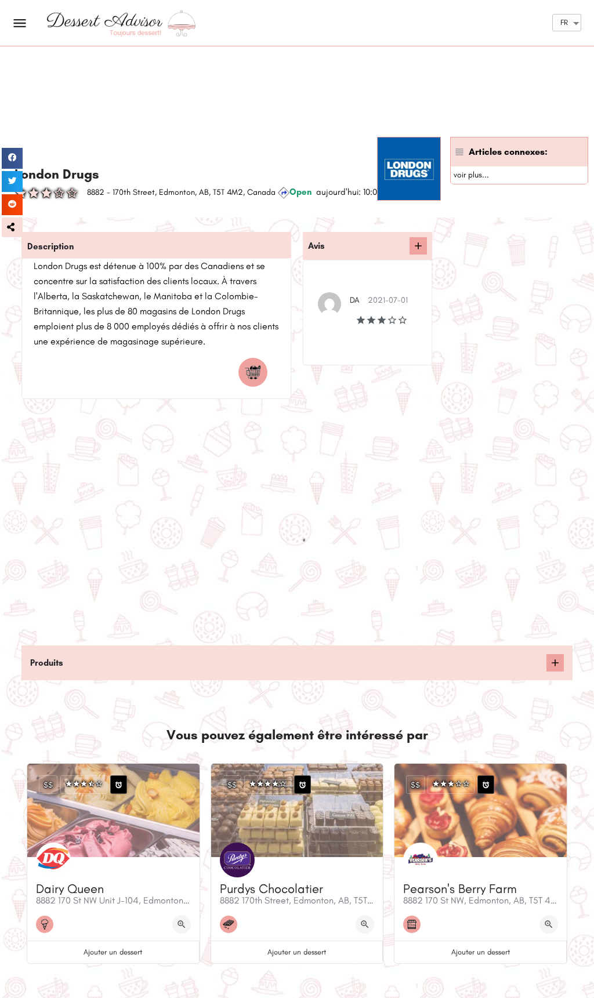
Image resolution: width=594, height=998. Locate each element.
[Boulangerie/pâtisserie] (414, 924)
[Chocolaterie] (231, 924)
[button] (12, 227)
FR (564, 22)
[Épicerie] (255, 372)
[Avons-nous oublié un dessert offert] (555, 663)
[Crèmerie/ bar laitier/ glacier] (47, 924)
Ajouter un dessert (113, 952)
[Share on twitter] (12, 181)
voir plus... (471, 175)
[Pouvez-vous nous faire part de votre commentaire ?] (418, 246)
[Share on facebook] (12, 158)
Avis (316, 246)
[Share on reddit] (12, 204)
